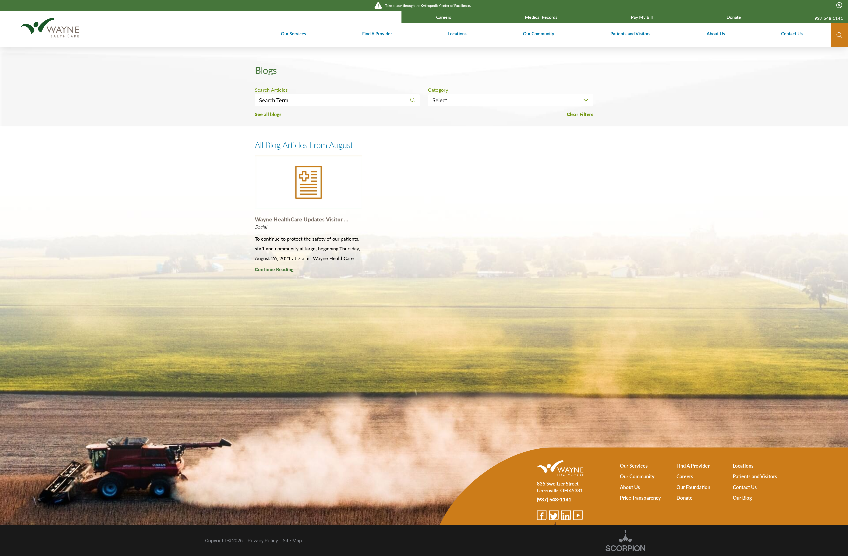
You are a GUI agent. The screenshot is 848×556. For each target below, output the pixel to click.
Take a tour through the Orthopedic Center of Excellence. (428, 5)
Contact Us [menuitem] (792, 33)
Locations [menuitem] (457, 33)
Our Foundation (693, 487)
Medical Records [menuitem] (541, 17)
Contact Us (745, 487)
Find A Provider (693, 465)
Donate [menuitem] (734, 17)
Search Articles (271, 89)
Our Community (637, 476)
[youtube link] (578, 515)
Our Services (634, 465)
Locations (743, 465)
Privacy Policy (263, 540)
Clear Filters (580, 114)
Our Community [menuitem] (538, 33)
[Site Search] (839, 35)
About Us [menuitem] (716, 33)
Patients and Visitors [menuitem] (630, 33)
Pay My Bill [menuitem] (642, 17)
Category (438, 89)
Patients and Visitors (755, 476)
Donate (684, 497)
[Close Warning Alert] (839, 5)
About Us (630, 487)
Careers (684, 476)
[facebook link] (542, 515)
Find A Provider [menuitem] (377, 33)
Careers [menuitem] (443, 17)
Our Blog (742, 497)
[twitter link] (554, 515)
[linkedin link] (566, 515)
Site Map (292, 540)
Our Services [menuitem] (293, 33)
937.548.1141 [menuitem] (828, 18)
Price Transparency (640, 497)
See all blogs (268, 114)
